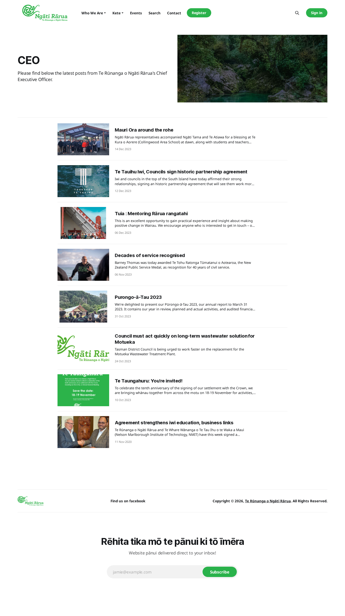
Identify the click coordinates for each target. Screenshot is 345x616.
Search (155, 13)
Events (136, 13)
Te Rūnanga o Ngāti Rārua (268, 501)
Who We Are (92, 13)
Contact (174, 13)
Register (199, 12)
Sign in (316, 12)
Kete (116, 13)
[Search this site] (297, 13)
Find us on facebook (128, 501)
